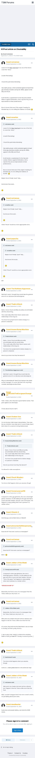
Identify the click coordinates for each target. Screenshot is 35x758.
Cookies (25, 753)
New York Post (14, 67)
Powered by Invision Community (17, 755)
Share (9, 740)
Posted (13, 64)
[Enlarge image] (32, 109)
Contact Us (17, 753)
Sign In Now (17, 730)
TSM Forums (7, 2)
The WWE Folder (18, 55)
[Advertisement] (17, 23)
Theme (9, 753)
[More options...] (32, 63)
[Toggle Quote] (4, 124)
